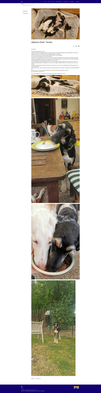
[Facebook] (74, 46)
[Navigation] (21, 1)
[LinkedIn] (79, 46)
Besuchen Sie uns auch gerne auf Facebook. (29, 389)
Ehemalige (71, 1)
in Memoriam (25, 13)
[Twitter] (76, 46)
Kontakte (77, 1)
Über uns (49, 1)
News (53, 1)
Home (45, 1)
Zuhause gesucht (59, 1)
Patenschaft (65, 1)
